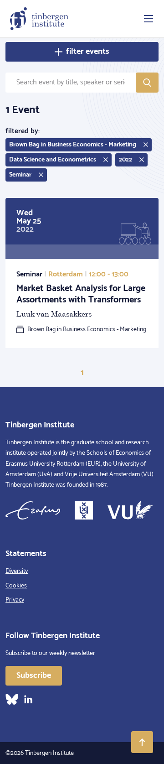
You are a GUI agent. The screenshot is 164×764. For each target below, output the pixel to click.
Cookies (16, 586)
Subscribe (33, 675)
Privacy (14, 600)
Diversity (16, 571)
